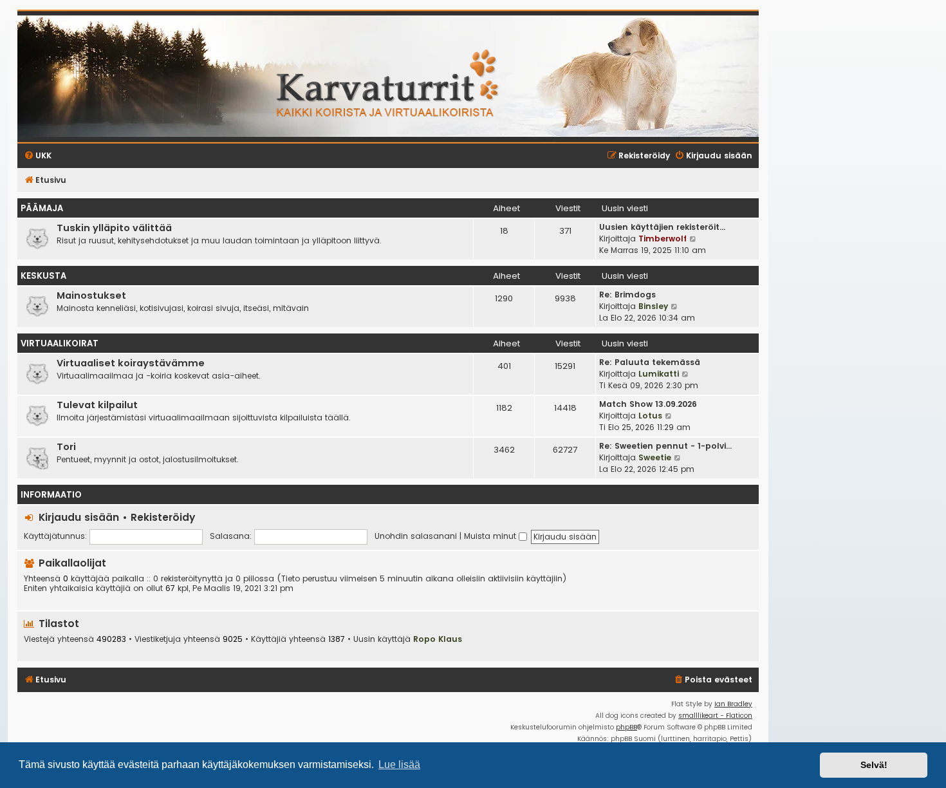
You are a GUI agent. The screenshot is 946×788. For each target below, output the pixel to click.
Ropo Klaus (437, 638)
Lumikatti (658, 373)
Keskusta (43, 276)
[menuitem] (712, 680)
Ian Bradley (733, 704)
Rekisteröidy (163, 517)
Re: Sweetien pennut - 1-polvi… (665, 445)
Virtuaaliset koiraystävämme (131, 363)
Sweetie (654, 457)
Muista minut (491, 535)
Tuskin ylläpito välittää (114, 227)
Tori (66, 446)
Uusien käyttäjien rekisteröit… (662, 226)
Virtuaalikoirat (59, 343)
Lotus (650, 415)
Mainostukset (91, 295)
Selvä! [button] (873, 765)
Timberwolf (662, 238)
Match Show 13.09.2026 (648, 404)
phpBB (626, 727)
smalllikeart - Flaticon (715, 715)
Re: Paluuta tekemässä (649, 362)
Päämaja (42, 208)
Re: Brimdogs (627, 294)
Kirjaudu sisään (79, 517)
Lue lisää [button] (399, 764)
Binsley (653, 306)
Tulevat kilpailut (97, 405)
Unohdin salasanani (416, 535)
